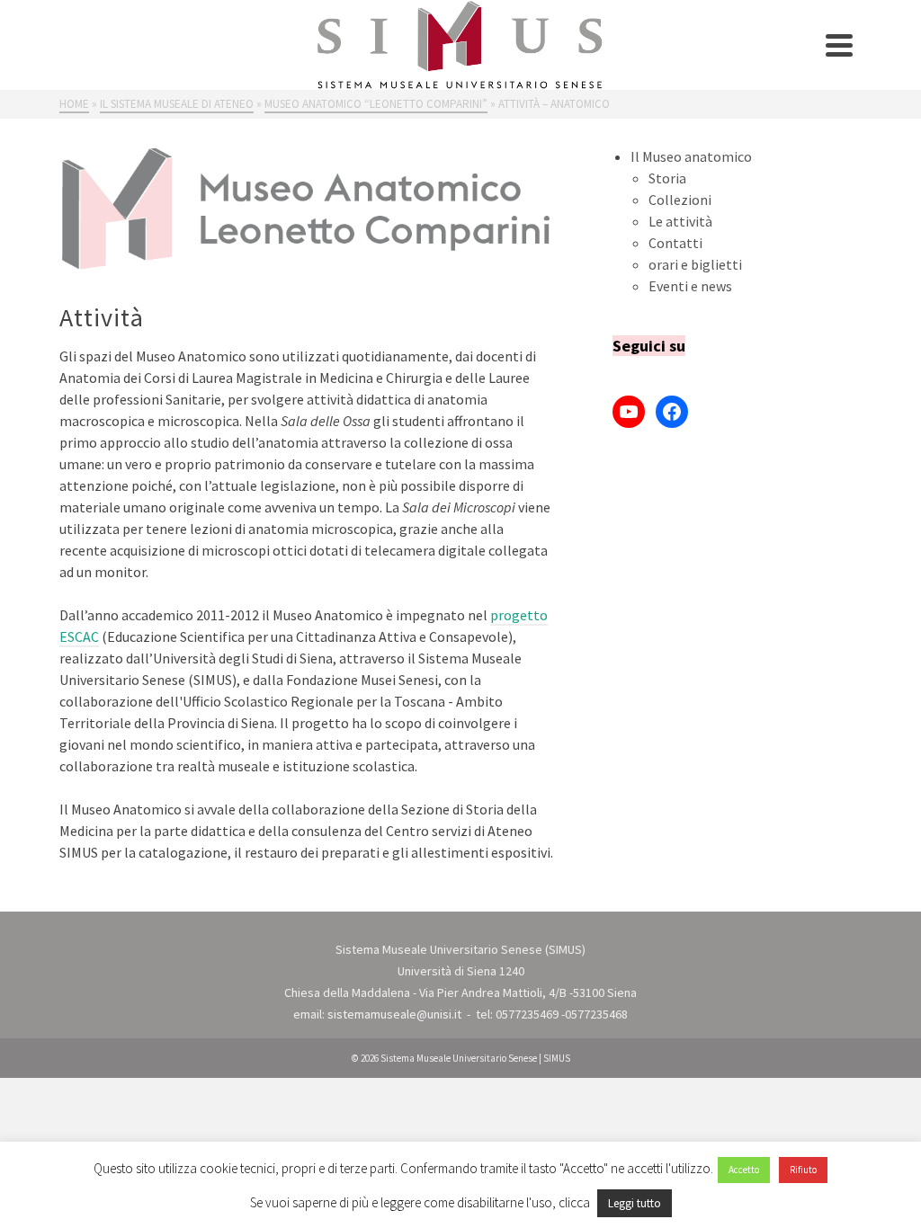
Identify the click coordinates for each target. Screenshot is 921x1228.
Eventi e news (690, 286)
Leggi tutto (634, 1203)
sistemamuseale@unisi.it (394, 1014)
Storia (667, 178)
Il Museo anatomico (691, 156)
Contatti (675, 243)
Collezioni (679, 200)
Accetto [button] (744, 1169)
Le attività (680, 221)
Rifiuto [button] (803, 1169)
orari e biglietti (695, 264)
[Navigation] (839, 45)
